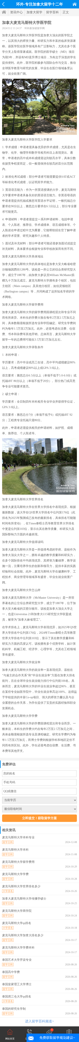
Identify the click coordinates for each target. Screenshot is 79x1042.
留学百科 (52, 12)
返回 (3, 4)
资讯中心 (16, 12)
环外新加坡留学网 (34, 28)
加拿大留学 (34, 12)
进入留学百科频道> (39, 1021)
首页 (74, 4)
